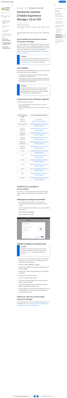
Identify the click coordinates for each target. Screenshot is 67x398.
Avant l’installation (59, 18)
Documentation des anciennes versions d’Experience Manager (59, 15)
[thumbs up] (35, 396)
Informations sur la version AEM (36, 8)
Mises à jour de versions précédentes (6, 40)
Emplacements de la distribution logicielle (59, 22)
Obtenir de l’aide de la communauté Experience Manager (59, 41)
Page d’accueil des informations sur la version (6, 22)
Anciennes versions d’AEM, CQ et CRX (7, 43)
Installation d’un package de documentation (59, 26)
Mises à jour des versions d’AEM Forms (6, 47)
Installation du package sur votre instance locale (59, 36)
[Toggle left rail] (11, 5)
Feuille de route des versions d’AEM (5, 30)
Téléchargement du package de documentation (59, 31)
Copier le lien (63, 8)
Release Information (25, 25)
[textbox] (7, 13)
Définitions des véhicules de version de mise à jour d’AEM (6, 35)
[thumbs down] (37, 396)
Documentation (20, 8)
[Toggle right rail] (55, 5)
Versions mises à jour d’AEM (6, 27)
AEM (26, 8)
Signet (58, 8)
